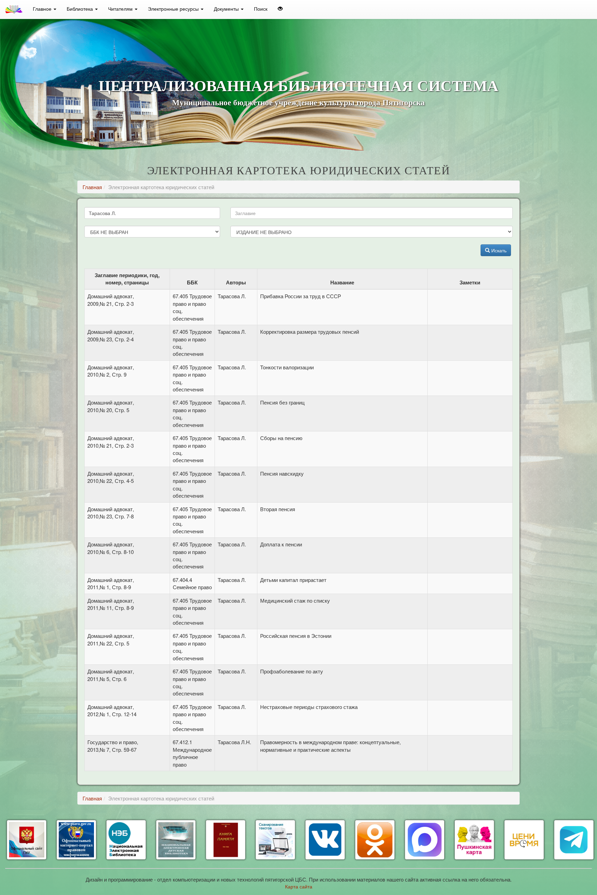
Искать (498, 250)
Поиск (260, 8)
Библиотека (80, 8)
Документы (227, 8)
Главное (43, 8)
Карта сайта (298, 886)
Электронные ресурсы (174, 8)
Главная (92, 187)
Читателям (121, 8)
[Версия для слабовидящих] (280, 8)
